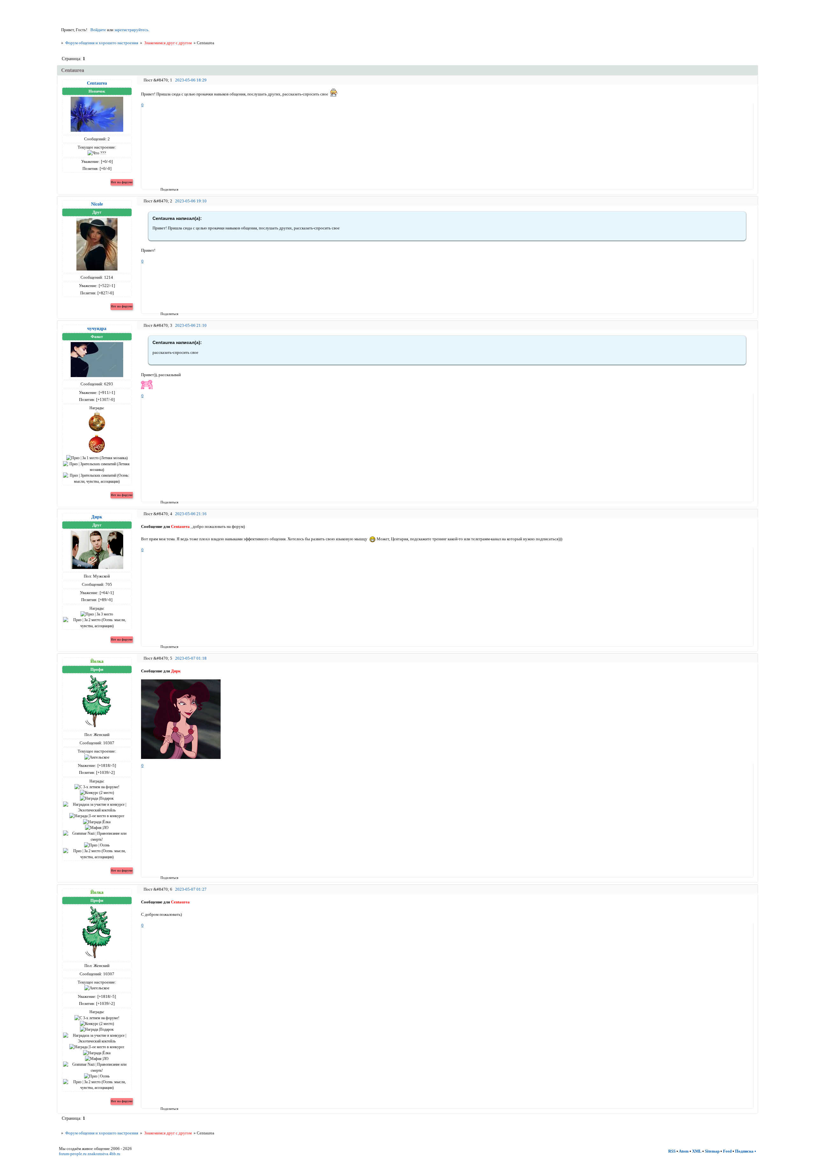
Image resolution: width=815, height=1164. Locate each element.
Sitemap (712, 1151)
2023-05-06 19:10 (191, 201)
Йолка (96, 661)
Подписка (744, 1151)
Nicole (97, 204)
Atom (684, 1151)
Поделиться (162, 189)
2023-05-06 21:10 (191, 325)
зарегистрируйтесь (131, 29)
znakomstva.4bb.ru (104, 1153)
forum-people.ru (73, 1153)
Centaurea (97, 83)
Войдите (98, 29)
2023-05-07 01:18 (191, 658)
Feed (727, 1151)
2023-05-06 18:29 (191, 80)
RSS (672, 1151)
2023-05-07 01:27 (191, 889)
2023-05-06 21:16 (191, 513)
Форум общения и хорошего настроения (101, 42)
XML (696, 1151)
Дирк (96, 516)
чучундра (96, 328)
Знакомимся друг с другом (168, 42)
